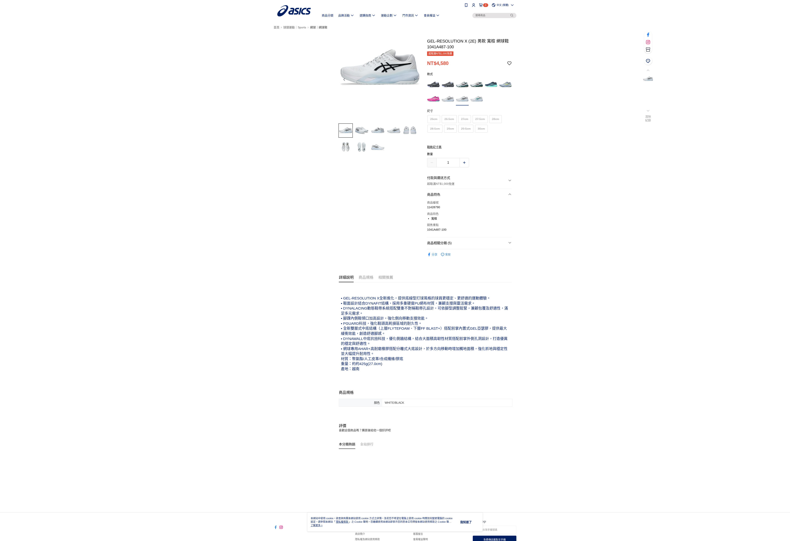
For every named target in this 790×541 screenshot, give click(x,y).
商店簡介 (360, 534)
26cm (433, 119)
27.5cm (480, 119)
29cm (450, 128)
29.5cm (466, 128)
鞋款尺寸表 (434, 147)
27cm (464, 119)
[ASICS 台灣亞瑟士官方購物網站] (294, 10)
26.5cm (449, 119)
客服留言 (418, 534)
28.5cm (435, 128)
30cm (481, 128)
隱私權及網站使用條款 (367, 539)
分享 (434, 254)
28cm (495, 119)
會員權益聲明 (420, 539)
